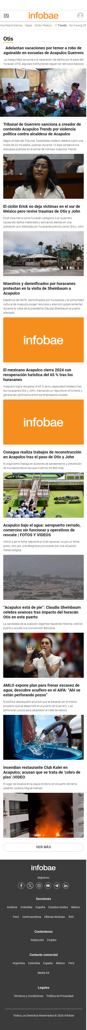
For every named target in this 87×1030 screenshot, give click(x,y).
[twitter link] (30, 885)
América (12, 907)
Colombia (26, 907)
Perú (16, 916)
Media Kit (43, 972)
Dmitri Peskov (41, 25)
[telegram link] (57, 885)
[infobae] (43, 16)
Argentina (19, 963)
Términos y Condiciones (28, 996)
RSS (71, 916)
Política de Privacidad (60, 996)
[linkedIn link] (66, 885)
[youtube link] (48, 885)
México (75, 907)
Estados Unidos (58, 907)
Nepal (26, 25)
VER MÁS (43, 847)
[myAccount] (80, 15)
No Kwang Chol (77, 25)
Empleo (51, 940)
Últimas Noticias (54, 916)
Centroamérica (31, 916)
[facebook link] (21, 885)
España (40, 907)
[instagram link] (39, 885)
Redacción (37, 940)
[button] (6, 16)
